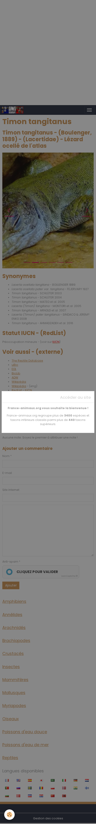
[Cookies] (9, 814)
